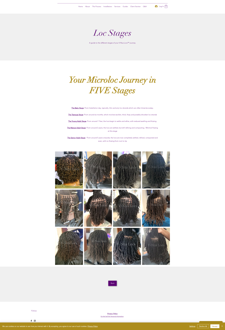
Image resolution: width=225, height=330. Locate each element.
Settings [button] (192, 326)
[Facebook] (31, 321)
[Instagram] (35, 321)
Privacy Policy (93, 326)
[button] (107, 6)
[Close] (222, 326)
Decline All (203, 326)
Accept (214, 326)
